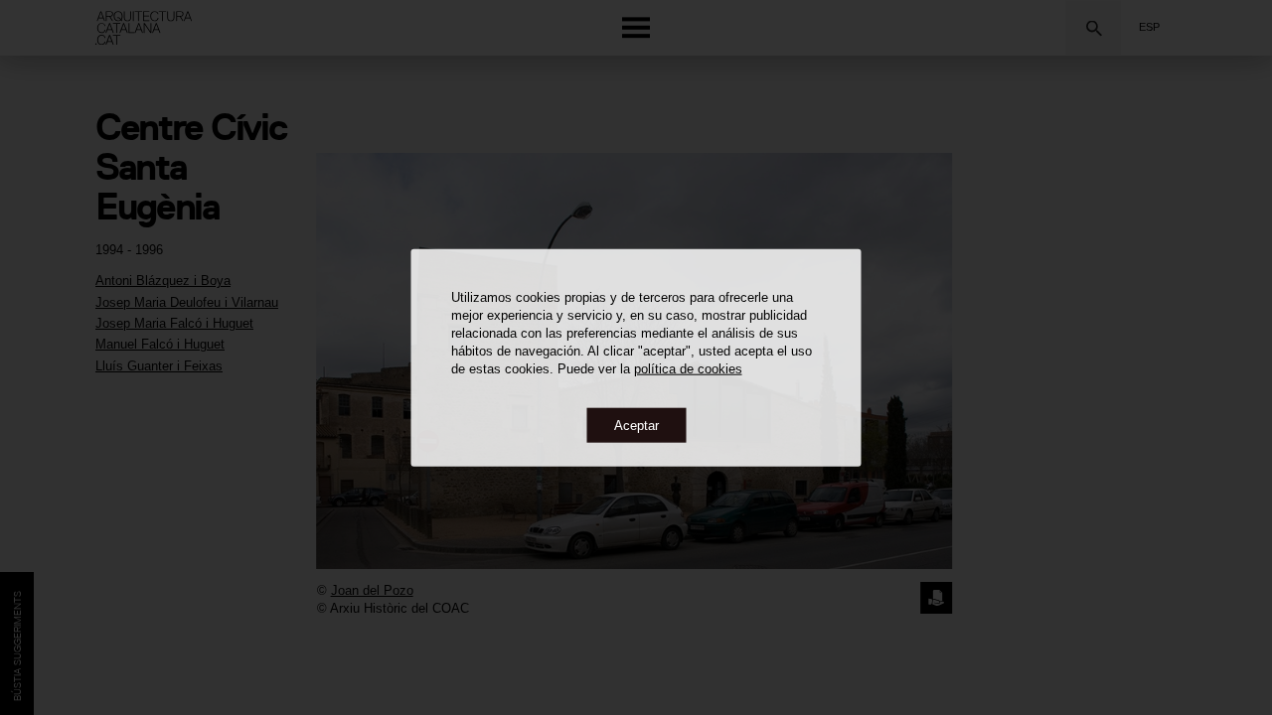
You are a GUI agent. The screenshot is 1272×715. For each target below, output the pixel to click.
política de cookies (688, 367)
